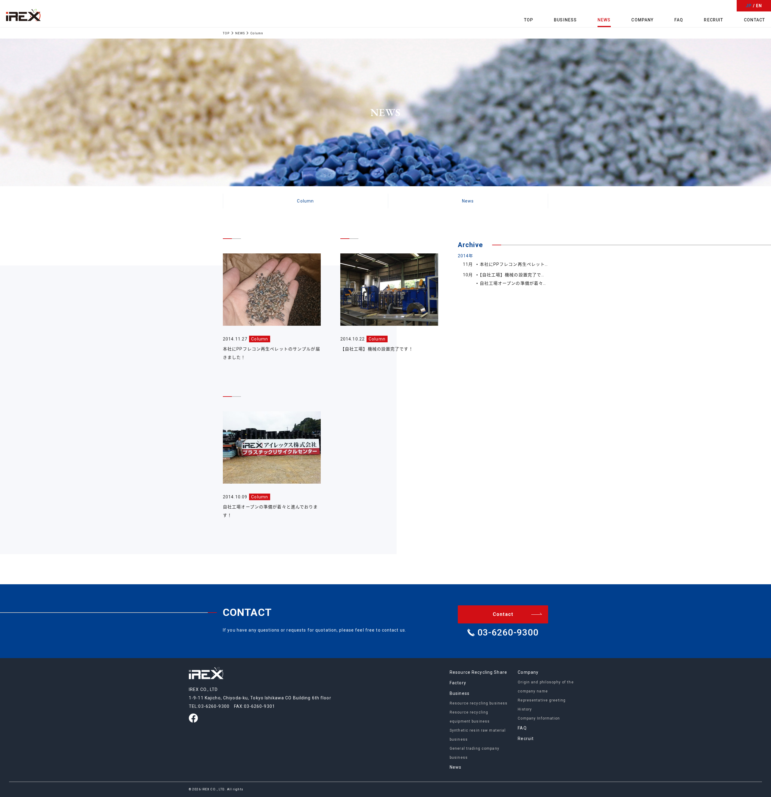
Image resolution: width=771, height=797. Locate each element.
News (468, 201)
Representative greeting (542, 700)
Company (528, 672)
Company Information (539, 718)
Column (305, 201)
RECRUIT (713, 19)
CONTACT (754, 19)
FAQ (678, 19)
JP (749, 5)
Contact (503, 614)
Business (460, 693)
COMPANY (642, 19)
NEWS (604, 19)
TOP (528, 19)
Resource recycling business (478, 703)
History (525, 709)
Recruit (526, 738)
